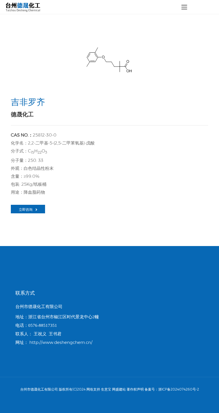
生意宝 (106, 389)
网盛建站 (119, 389)
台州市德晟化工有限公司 (38, 306)
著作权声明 (135, 389)
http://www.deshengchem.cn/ (60, 342)
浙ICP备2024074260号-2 (178, 389)
